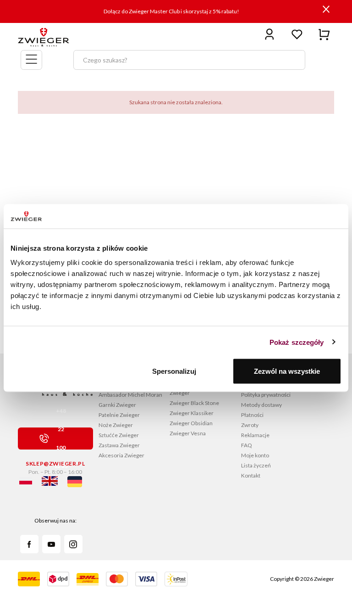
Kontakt (250, 475)
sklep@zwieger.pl (55, 463)
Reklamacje (255, 435)
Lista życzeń (256, 465)
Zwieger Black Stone (194, 402)
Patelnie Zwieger (119, 414)
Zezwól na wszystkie (287, 371)
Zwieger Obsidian (191, 423)
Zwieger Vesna (188, 433)
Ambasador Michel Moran (130, 394)
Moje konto (255, 455)
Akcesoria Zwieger (121, 455)
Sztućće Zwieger (119, 435)
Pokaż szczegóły (297, 342)
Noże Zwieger (116, 425)
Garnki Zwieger (117, 404)
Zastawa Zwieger (119, 445)
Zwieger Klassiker (192, 413)
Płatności (252, 414)
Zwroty (249, 425)
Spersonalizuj (174, 371)
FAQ (246, 445)
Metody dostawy (261, 404)
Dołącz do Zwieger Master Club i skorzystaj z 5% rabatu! (171, 11)
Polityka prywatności (266, 394)
